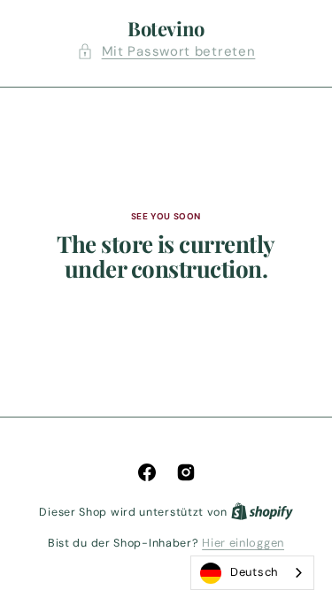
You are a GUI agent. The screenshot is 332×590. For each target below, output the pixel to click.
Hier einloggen (243, 542)
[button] (166, 52)
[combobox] (252, 573)
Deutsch (254, 571)
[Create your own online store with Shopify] (262, 511)
